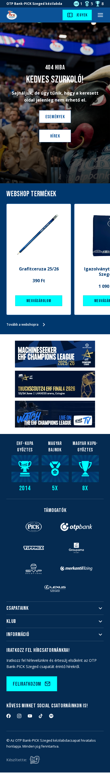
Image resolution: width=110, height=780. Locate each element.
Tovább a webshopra (22, 324)
